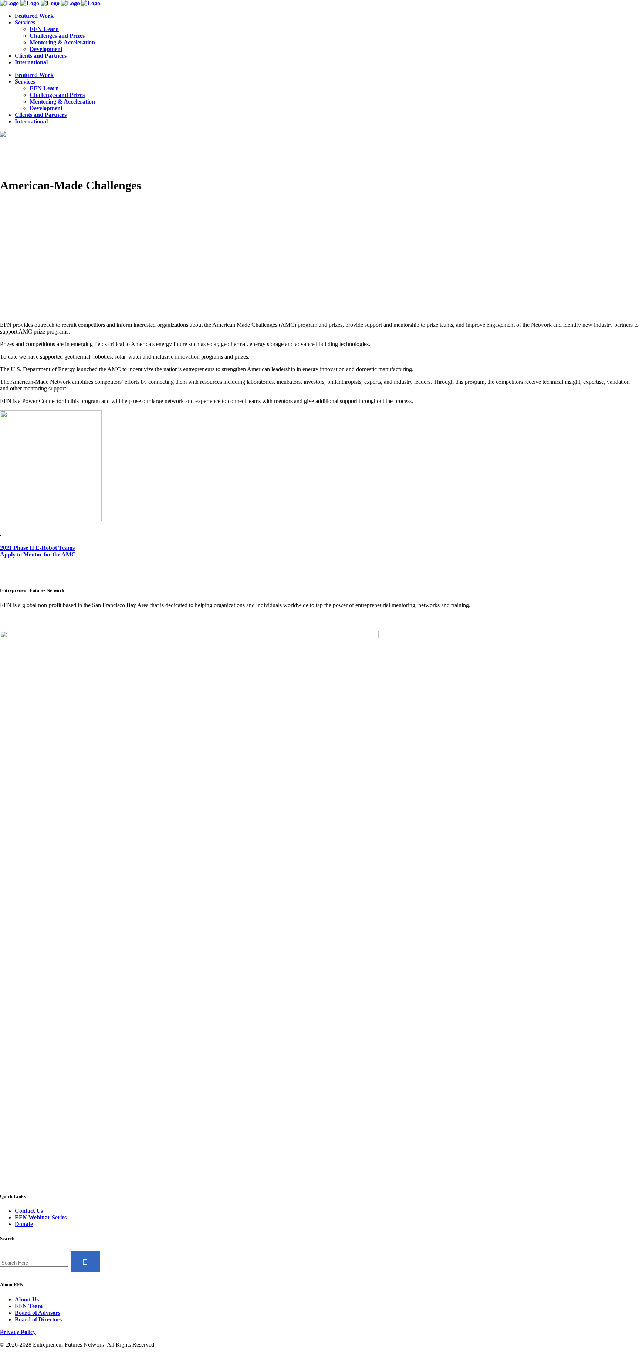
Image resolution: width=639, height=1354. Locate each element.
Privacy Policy (18, 1332)
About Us (27, 1299)
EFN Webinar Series (41, 1217)
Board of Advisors (37, 1313)
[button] (37, 548)
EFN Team (29, 1306)
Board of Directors (38, 1319)
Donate (24, 1224)
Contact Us (29, 1211)
